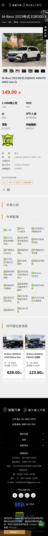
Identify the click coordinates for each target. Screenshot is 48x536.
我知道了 (14, 532)
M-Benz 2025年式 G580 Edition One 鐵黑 (12, 357)
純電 (18, 182)
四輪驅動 (27, 182)
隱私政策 (13, 527)
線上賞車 (30, 504)
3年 (10, 182)
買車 (24, 439)
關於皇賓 (24, 434)
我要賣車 (24, 445)
